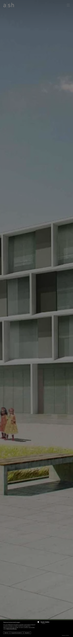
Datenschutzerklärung (11, 628)
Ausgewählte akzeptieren (16, 632)
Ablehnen (6, 632)
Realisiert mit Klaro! (65, 635)
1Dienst (43, 623)
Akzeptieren (27, 632)
